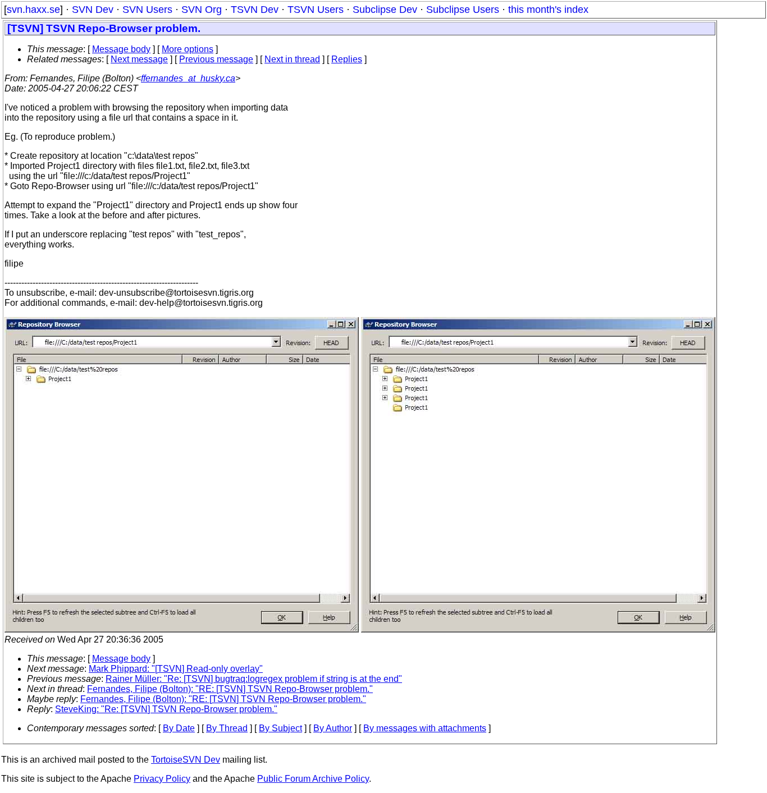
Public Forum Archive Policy (313, 778)
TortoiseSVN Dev (185, 759)
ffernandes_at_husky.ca (188, 78)
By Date (179, 728)
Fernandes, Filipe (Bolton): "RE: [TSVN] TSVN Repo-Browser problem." (230, 689)
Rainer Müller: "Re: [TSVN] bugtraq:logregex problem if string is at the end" (254, 679)
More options (187, 49)
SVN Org (201, 9)
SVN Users (147, 9)
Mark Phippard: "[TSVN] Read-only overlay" (176, 668)
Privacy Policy (162, 778)
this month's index (548, 9)
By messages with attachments (424, 728)
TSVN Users (315, 9)
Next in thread (292, 59)
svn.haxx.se (33, 9)
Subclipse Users (462, 9)
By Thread (227, 728)
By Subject (280, 728)
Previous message (216, 59)
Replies (346, 59)
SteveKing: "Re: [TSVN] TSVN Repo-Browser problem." (166, 709)
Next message (139, 59)
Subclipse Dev (385, 9)
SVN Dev (92, 9)
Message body (121, 49)
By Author (332, 728)
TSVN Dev (255, 9)
